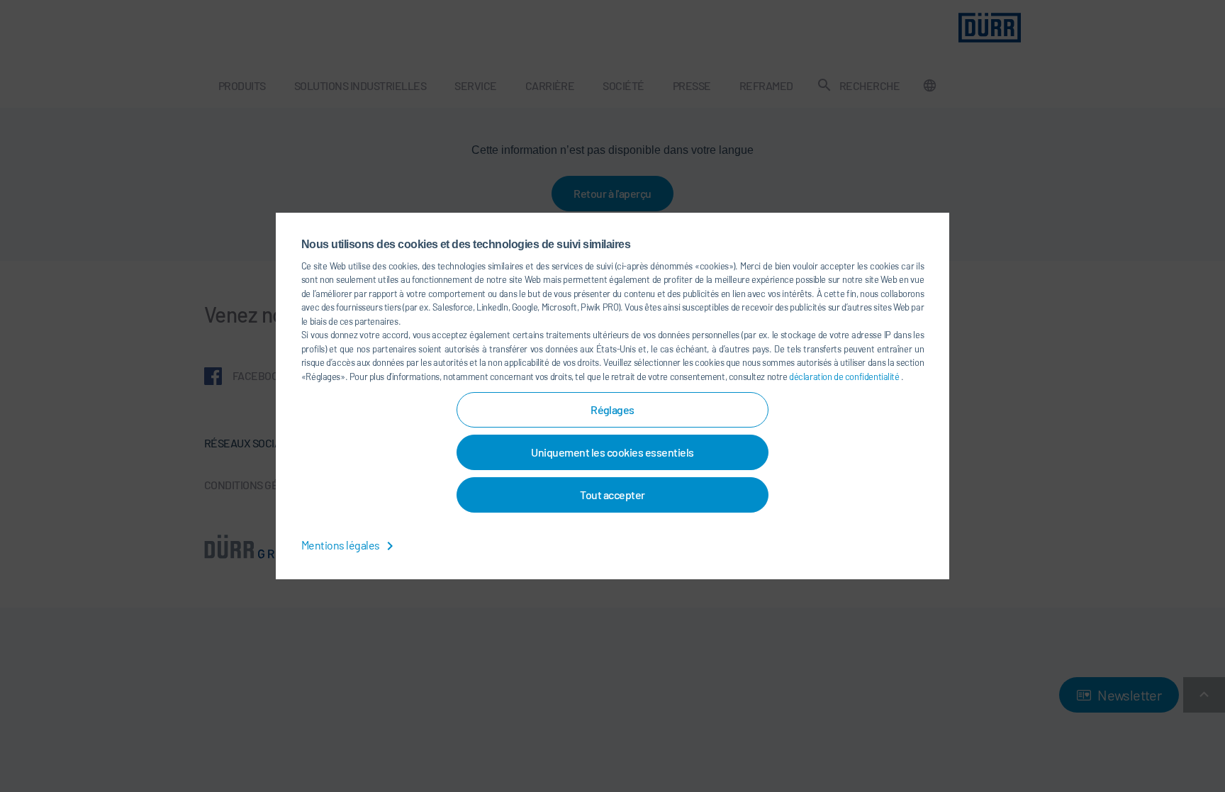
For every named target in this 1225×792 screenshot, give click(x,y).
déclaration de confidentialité (845, 376)
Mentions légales (341, 545)
